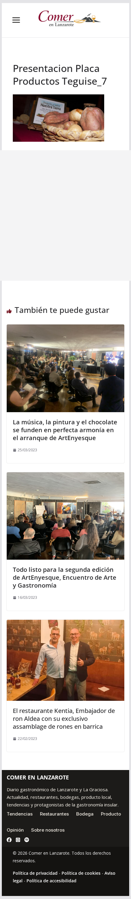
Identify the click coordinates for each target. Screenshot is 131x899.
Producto (111, 814)
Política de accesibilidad (51, 881)
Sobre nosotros (48, 830)
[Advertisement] (65, 215)
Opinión (15, 830)
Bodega (85, 814)
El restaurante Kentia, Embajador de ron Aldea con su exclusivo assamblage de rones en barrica (64, 719)
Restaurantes (54, 814)
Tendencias (20, 814)
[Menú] (16, 20)
